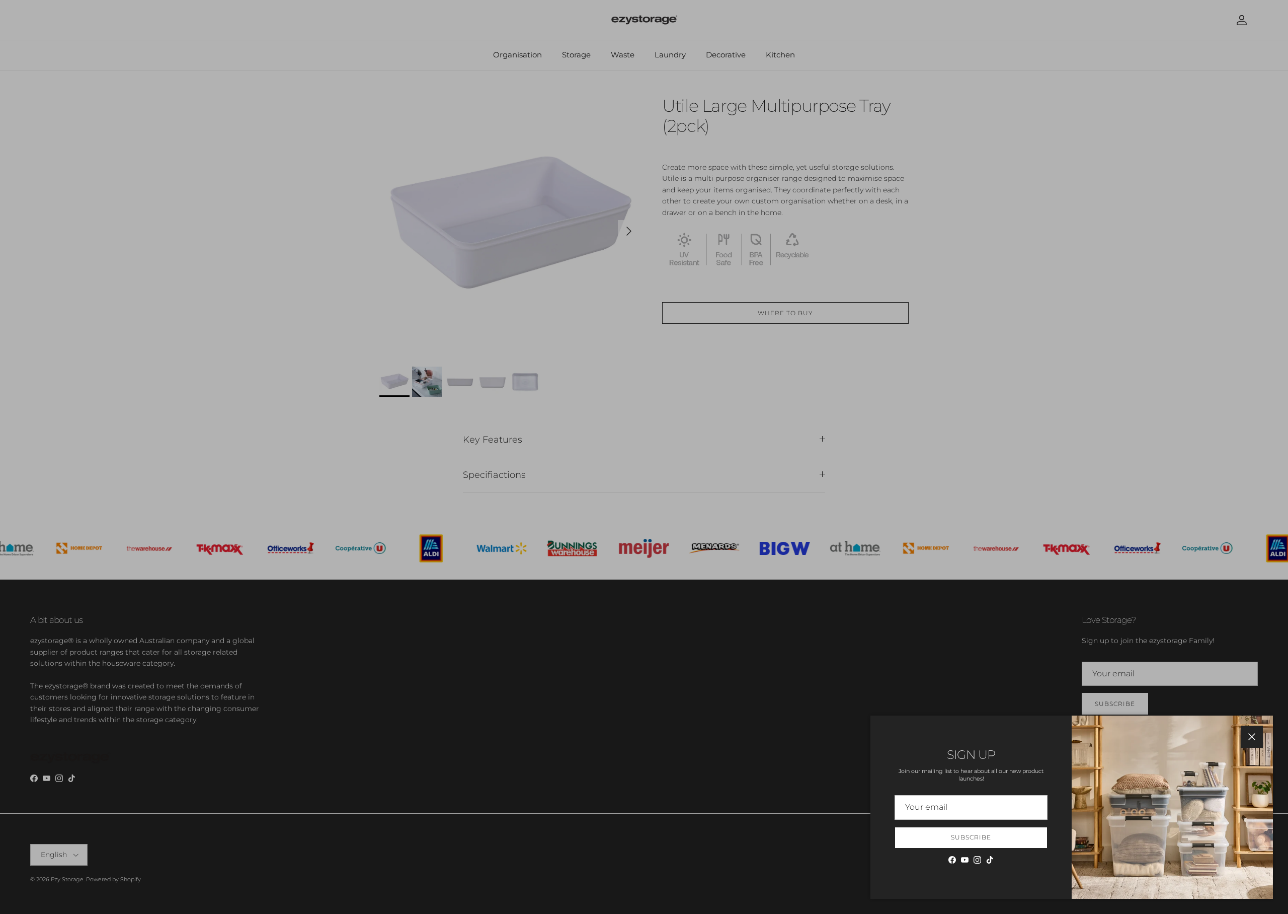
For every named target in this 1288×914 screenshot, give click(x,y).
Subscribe (971, 837)
